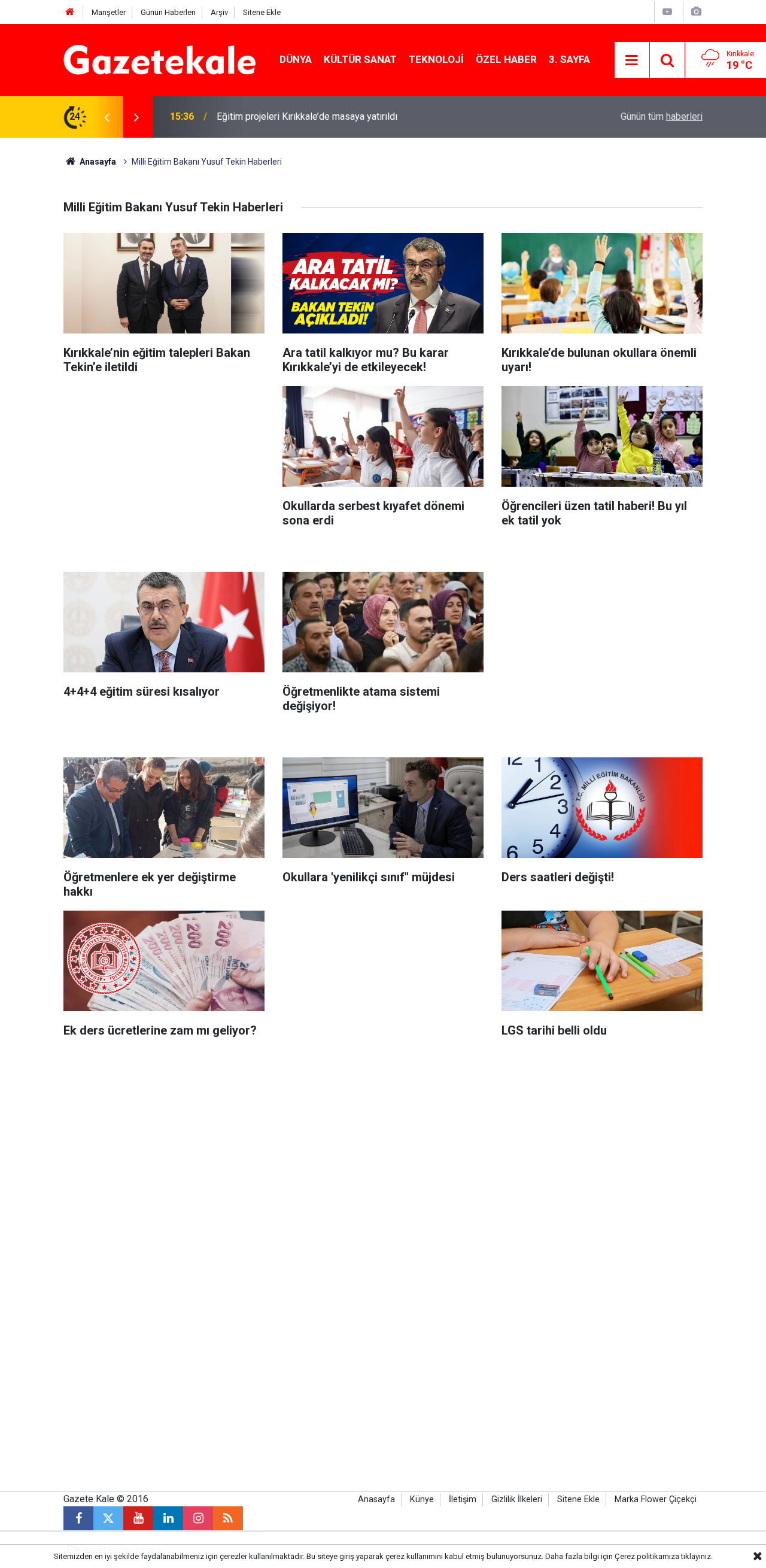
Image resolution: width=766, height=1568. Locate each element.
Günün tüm (662, 116)
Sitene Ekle (262, 12)
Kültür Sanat (360, 59)
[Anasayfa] (70, 12)
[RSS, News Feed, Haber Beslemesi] (228, 1518)
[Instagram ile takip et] (198, 1518)
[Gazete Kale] (159, 59)
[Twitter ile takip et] (108, 1518)
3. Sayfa (569, 59)
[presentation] (106, 117)
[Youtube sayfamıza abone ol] (138, 1518)
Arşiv (219, 12)
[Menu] (632, 60)
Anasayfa (97, 161)
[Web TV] (667, 11)
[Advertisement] (164, 470)
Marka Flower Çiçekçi (656, 1499)
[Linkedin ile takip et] (168, 1518)
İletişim (462, 1499)
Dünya (295, 59)
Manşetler (109, 12)
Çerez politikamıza (647, 1556)
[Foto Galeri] (696, 11)
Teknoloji (436, 59)
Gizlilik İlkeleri (516, 1499)
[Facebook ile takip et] (78, 1518)
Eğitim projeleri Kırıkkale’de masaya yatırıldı (307, 116)
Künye (422, 1499)
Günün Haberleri (168, 12)
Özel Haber (506, 59)
